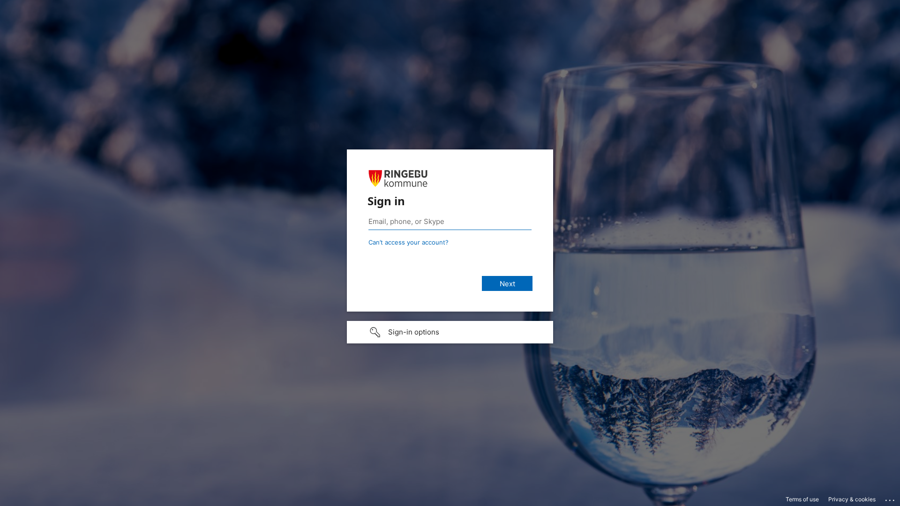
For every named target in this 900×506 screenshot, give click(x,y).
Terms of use (802, 499)
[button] (450, 332)
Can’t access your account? (408, 242)
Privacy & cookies (852, 499)
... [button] (890, 498)
